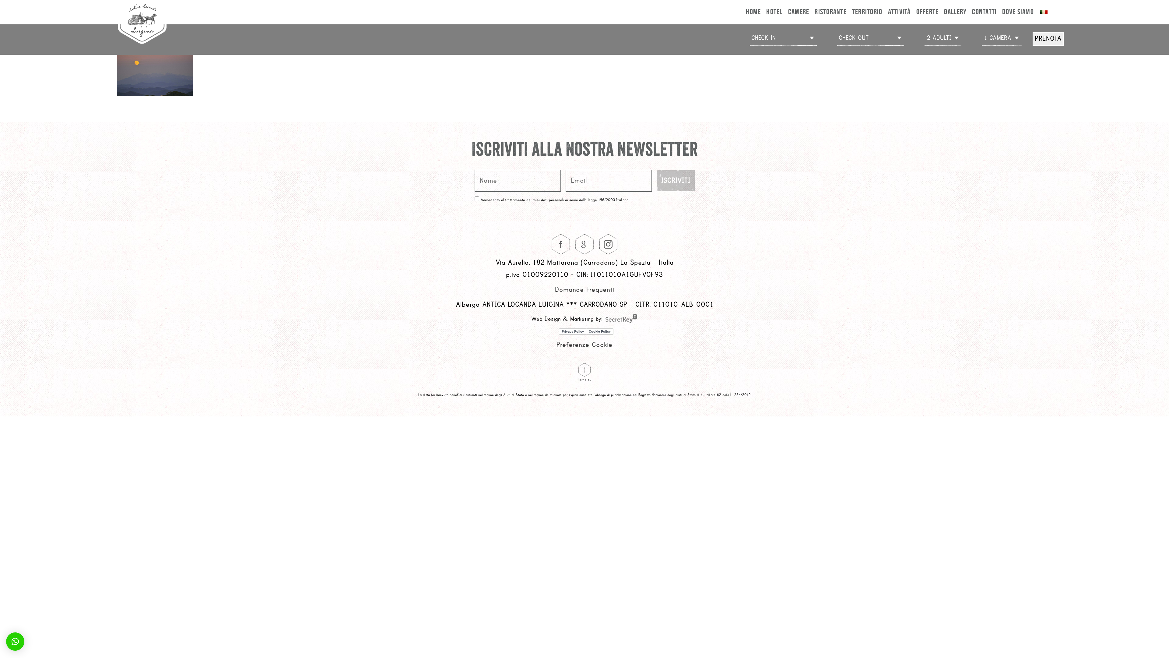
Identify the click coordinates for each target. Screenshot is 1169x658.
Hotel (774, 11)
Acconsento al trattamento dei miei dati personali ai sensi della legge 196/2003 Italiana (555, 200)
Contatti (984, 11)
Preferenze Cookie (584, 345)
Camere (798, 11)
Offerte (927, 11)
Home (753, 11)
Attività (899, 11)
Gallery (955, 11)
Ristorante (831, 11)
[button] (15, 641)
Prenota (1048, 38)
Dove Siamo (1018, 11)
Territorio (867, 11)
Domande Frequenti (584, 289)
